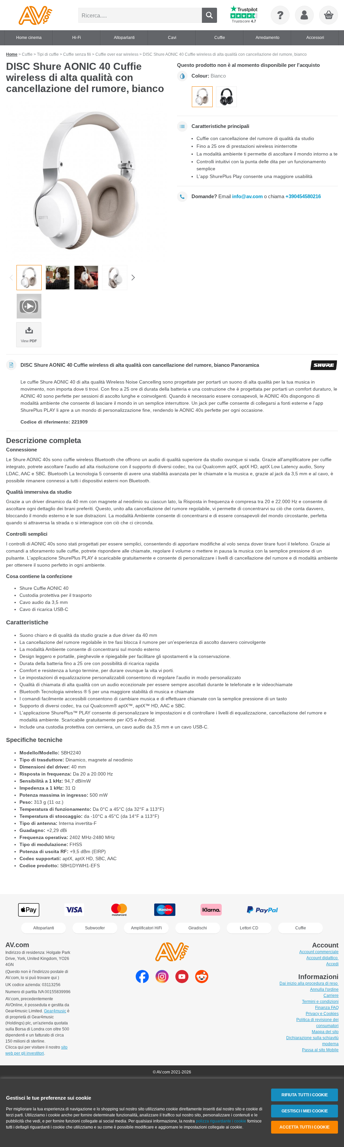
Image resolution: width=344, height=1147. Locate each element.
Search (209, 15)
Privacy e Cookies (322, 1013)
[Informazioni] (280, 15)
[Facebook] (142, 981)
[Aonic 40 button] (86, 277)
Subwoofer (95, 928)
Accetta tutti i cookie (305, 1127)
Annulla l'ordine (324, 989)
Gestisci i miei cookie (305, 1111)
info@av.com (247, 196)
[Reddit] (201, 981)
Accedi (332, 964)
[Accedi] (304, 15)
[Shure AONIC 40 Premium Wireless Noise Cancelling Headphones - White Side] (114, 277)
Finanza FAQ (327, 1007)
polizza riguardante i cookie (221, 1121)
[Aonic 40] (57, 277)
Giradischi (197, 928)
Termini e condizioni (320, 1001)
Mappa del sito (325, 1031)
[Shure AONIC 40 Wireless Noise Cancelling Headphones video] (29, 306)
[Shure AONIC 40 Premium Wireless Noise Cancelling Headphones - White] (86, 181)
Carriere (331, 995)
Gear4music (55, 1011)
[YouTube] (181, 981)
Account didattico (322, 958)
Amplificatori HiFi (146, 928)
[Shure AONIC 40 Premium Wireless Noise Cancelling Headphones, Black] (226, 97)
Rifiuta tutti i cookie (305, 1095)
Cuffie (300, 928)
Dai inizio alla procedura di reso (309, 983)
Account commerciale (319, 952)
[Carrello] (328, 15)
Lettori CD (249, 928)
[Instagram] (162, 981)
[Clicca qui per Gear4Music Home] (35, 15)
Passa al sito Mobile (320, 1050)
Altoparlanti (43, 928)
